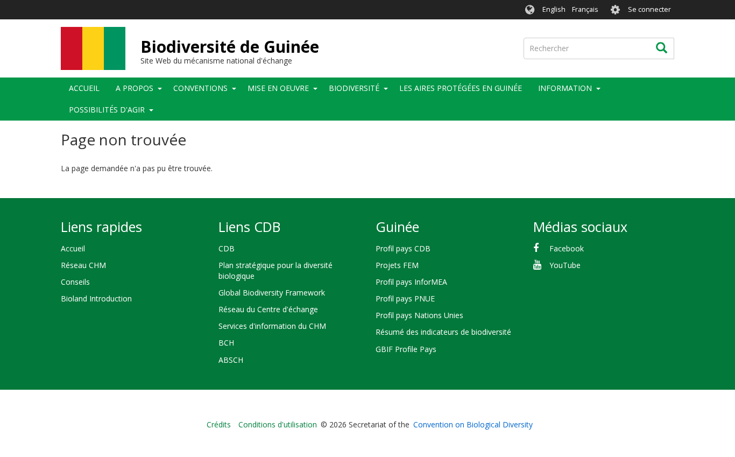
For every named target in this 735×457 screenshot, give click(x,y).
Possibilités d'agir (107, 109)
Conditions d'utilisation (277, 424)
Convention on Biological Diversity (473, 424)
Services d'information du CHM (272, 326)
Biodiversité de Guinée (229, 47)
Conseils (75, 282)
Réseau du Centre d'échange (268, 309)
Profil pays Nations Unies (419, 315)
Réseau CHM (83, 265)
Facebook (566, 248)
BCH (226, 343)
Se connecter (649, 9)
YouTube (565, 265)
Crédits (219, 424)
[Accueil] (93, 48)
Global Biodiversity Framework (271, 292)
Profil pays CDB (403, 248)
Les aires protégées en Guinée (460, 88)
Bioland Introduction (96, 298)
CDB (226, 248)
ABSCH (230, 360)
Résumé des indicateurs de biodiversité (443, 332)
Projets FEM (397, 265)
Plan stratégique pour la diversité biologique (275, 270)
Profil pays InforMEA (411, 282)
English (554, 9)
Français (585, 9)
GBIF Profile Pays (406, 349)
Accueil (84, 88)
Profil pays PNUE (405, 298)
